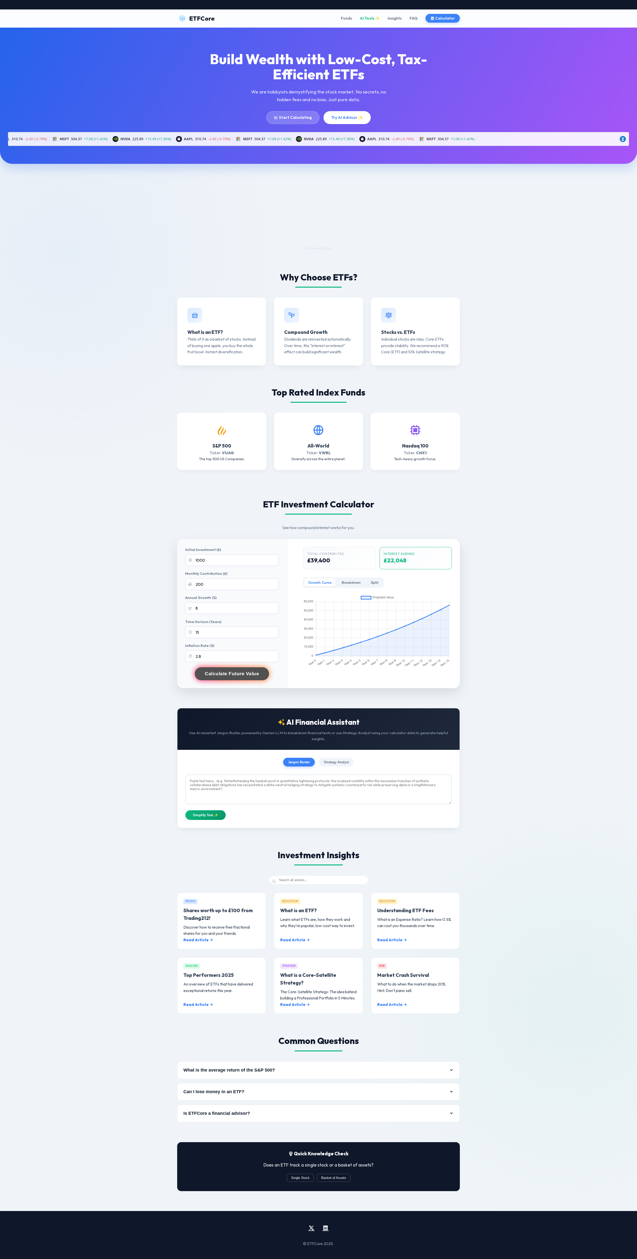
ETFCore (202, 18)
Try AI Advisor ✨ (347, 117)
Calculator (444, 18)
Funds (346, 18)
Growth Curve (320, 583)
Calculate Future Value (232, 673)
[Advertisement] (318, 210)
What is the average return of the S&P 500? (229, 1070)
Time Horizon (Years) (203, 622)
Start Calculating (295, 117)
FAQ (414, 18)
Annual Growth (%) (200, 597)
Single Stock (300, 1178)
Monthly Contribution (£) (206, 573)
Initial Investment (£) (203, 549)
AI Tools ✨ (370, 18)
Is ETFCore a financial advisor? (216, 1113)
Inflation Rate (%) (199, 645)
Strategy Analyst (336, 762)
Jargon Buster (299, 762)
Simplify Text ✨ (205, 815)
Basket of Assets (333, 1178)
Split (374, 583)
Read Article (196, 939)
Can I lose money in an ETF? (213, 1091)
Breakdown (351, 583)
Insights (395, 18)
